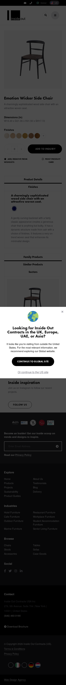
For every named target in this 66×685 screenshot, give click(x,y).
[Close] (62, 312)
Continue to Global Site (33, 361)
